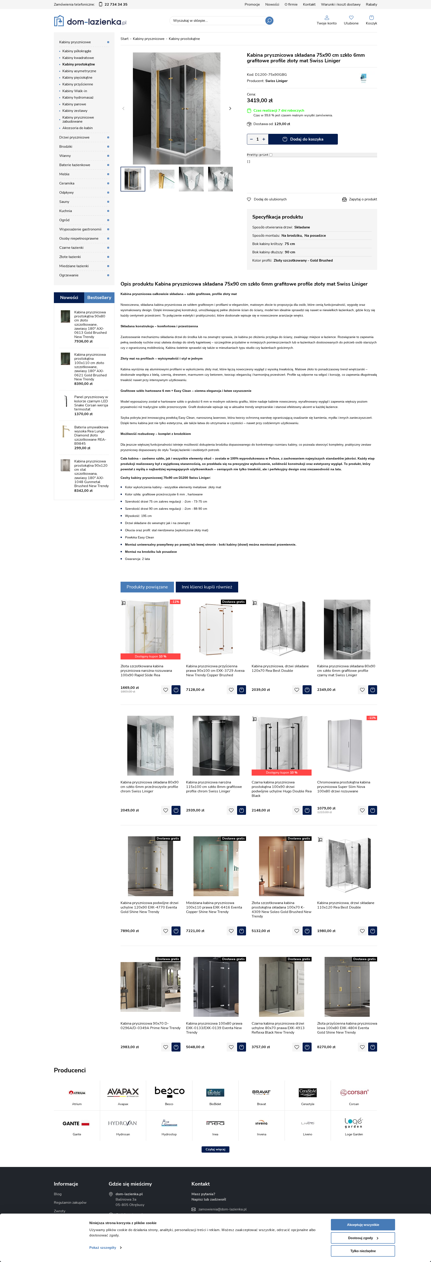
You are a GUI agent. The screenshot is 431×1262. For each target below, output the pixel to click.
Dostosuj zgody (360, 1238)
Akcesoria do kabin (77, 128)
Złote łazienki (70, 256)
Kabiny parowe (74, 104)
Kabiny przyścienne (77, 84)
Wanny (65, 155)
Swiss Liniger (276, 80)
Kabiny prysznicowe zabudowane (78, 119)
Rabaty (371, 4)
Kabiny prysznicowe (149, 38)
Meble (64, 174)
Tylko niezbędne (363, 1251)
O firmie (291, 4)
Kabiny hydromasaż (77, 97)
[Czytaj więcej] (215, 1149)
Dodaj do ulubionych (270, 199)
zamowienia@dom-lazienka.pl (222, 1209)
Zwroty (59, 1211)
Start (125, 38)
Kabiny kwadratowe (78, 57)
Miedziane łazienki (74, 266)
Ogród (64, 220)
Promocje (252, 4)
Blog (58, 1194)
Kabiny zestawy (74, 110)
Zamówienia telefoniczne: (91, 4)
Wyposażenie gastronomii (80, 229)
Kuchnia (65, 210)
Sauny (64, 201)
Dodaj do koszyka (306, 139)
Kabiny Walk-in (74, 91)
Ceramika (66, 183)
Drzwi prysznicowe (74, 137)
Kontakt (309, 4)
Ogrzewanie (69, 275)
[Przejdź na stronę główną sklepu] (90, 20)
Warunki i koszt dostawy (341, 4)
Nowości (272, 4)
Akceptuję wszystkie (363, 1225)
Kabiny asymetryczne (79, 71)
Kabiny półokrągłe (76, 51)
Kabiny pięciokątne (77, 77)
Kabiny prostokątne (184, 38)
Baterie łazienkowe (74, 165)
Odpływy (66, 192)
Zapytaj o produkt (363, 199)
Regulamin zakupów (70, 1202)
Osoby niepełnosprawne (79, 238)
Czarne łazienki (71, 247)
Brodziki (65, 146)
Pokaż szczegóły (102, 1247)
